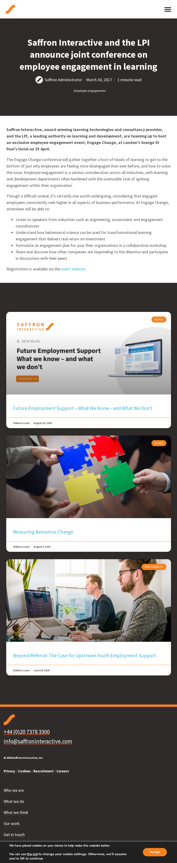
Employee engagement (90, 91)
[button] (167, 9)
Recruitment (43, 771)
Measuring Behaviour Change (43, 532)
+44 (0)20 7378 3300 (27, 731)
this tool (32, 854)
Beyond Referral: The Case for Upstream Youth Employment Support (84, 655)
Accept (155, 852)
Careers (63, 771)
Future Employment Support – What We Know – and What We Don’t (83, 408)
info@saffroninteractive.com (38, 741)
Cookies (24, 771)
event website (73, 269)
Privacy (10, 771)
